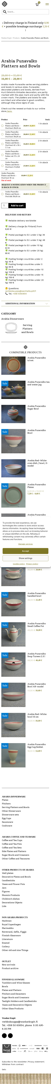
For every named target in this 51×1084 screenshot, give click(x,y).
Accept (25, 551)
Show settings (25, 558)
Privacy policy (32, 564)
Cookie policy (19, 564)
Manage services (25, 544)
